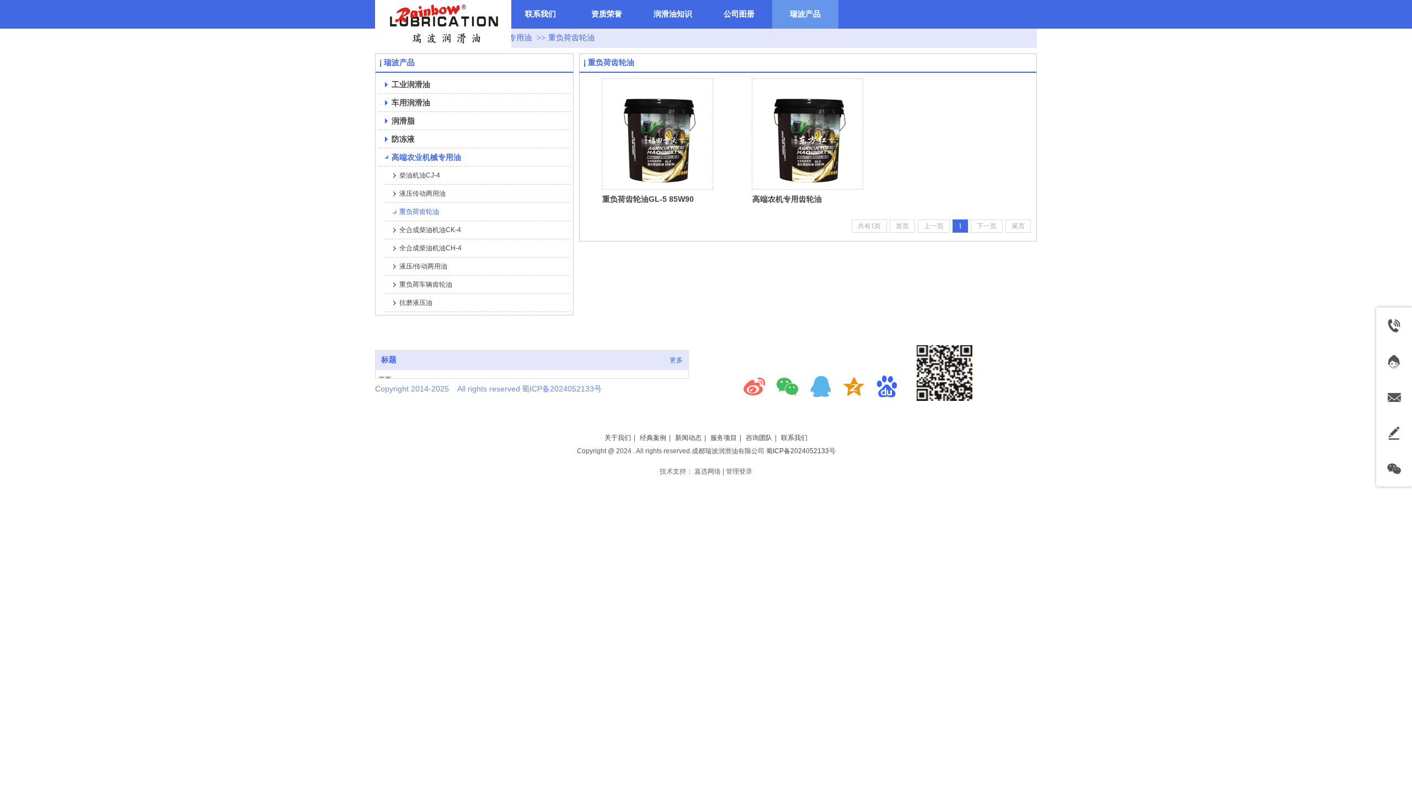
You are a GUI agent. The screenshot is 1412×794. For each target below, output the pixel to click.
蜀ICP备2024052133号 (801, 451)
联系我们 (794, 438)
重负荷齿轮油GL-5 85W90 (648, 199)
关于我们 (618, 438)
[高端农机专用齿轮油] (807, 134)
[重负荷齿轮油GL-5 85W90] (657, 134)
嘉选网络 (707, 471)
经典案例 (653, 438)
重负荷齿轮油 (571, 38)
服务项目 (723, 438)
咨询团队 (759, 438)
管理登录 (739, 471)
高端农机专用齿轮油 (787, 199)
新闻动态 (688, 438)
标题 (389, 360)
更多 (676, 360)
